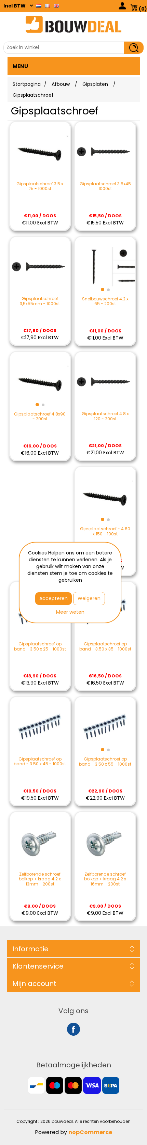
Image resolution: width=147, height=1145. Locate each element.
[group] (105, 267)
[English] (56, 5)
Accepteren (53, 598)
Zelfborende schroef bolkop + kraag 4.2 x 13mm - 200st (40, 879)
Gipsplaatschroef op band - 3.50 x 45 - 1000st (40, 762)
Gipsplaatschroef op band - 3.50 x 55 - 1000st (105, 762)
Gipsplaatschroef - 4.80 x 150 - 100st (105, 531)
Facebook (73, 1029)
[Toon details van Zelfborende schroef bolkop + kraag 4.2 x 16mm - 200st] (105, 842)
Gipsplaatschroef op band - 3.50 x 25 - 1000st (40, 647)
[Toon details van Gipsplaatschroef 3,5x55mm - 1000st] (40, 267)
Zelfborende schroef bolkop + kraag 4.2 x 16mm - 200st (105, 879)
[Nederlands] (39, 5)
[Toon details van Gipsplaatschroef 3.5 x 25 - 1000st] (40, 152)
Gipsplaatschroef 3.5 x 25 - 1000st (39, 186)
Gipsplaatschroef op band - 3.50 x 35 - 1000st (105, 647)
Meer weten (70, 612)
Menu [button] (20, 66)
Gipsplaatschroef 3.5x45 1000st (105, 186)
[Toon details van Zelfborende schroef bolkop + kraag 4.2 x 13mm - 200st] (40, 842)
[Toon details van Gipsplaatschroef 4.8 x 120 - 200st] (105, 382)
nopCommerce (90, 1132)
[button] (102, 289)
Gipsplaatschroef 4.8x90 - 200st (40, 417)
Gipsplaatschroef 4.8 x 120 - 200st (105, 416)
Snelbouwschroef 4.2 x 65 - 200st (105, 302)
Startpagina (27, 84)
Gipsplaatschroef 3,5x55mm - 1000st (40, 301)
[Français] (47, 5)
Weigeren (89, 598)
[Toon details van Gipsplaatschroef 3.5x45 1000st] (105, 152)
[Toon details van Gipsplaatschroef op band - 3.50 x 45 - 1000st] (40, 727)
